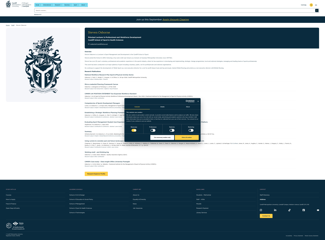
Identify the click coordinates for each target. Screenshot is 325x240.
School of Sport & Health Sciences (80, 208)
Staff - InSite (200, 199)
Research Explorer (202, 208)
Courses (8, 195)
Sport (75, 5)
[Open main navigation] (315, 5)
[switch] (153, 130)
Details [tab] (162, 106)
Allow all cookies (187, 137)
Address (263, 199)
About (83, 5)
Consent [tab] (137, 106)
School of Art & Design (77, 195)
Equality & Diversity (139, 199)
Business (67, 5)
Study (37, 5)
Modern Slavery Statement (311, 235)
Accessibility (289, 235)
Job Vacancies (137, 208)
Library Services (201, 213)
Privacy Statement (298, 235)
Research (57, 5)
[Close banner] (198, 101)
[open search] (311, 5)
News (135, 204)
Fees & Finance (11, 204)
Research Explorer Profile (96, 174)
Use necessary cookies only (162, 137)
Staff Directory (264, 195)
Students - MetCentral (203, 195)
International (47, 5)
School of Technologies (77, 213)
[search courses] (316, 10)
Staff (12, 25)
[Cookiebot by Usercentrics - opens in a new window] (187, 101)
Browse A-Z (37, 14)
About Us (136, 195)
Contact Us (266, 216)
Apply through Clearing (176, 19)
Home (8, 25)
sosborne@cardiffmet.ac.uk (99, 44)
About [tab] (188, 106)
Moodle (198, 204)
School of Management (77, 204)
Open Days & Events (13, 208)
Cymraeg (303, 5)
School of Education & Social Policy (81, 199)
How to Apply (10, 199)
